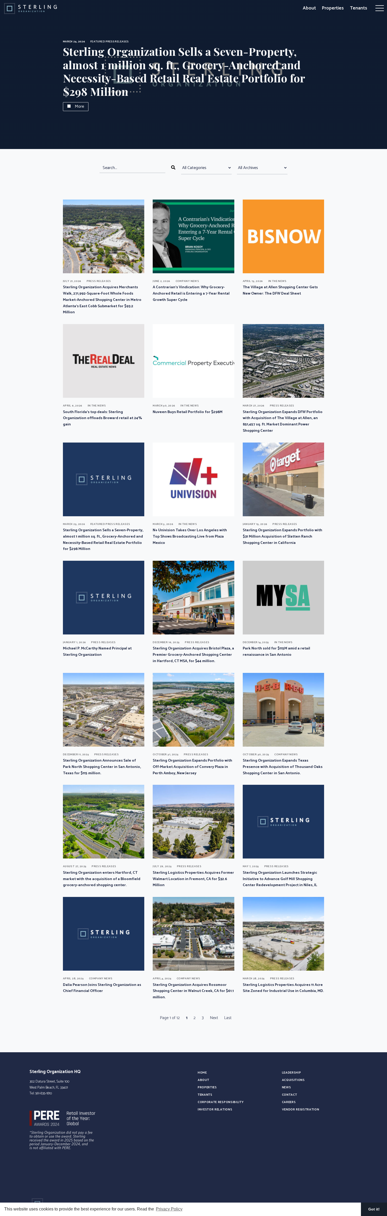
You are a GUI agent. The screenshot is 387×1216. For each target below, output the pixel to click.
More (79, 106)
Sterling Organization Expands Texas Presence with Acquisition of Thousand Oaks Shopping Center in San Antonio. (282, 766)
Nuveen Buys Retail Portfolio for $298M (187, 412)
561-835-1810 (43, 1093)
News (286, 1087)
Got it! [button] (374, 1209)
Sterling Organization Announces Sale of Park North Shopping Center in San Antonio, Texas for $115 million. (102, 766)
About (309, 8)
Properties (333, 8)
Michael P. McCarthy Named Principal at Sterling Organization (97, 651)
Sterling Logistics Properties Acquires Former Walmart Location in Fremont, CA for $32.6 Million (193, 879)
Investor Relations (215, 1109)
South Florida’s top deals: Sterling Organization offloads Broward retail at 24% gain (102, 418)
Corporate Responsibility (221, 1102)
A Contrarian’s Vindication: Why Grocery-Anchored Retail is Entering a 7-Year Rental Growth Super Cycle (191, 293)
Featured (97, 41)
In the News (277, 281)
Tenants (358, 8)
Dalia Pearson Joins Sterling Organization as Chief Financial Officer (102, 988)
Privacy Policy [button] (169, 1209)
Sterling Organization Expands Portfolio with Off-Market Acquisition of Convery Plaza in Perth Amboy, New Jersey (192, 766)
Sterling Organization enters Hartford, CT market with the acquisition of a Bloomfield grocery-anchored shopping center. (101, 879)
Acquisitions (293, 1080)
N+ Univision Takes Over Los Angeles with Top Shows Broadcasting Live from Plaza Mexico (190, 536)
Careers (289, 1102)
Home (202, 1072)
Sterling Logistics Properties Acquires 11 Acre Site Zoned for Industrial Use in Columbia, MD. (283, 988)
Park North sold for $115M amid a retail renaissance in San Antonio (276, 651)
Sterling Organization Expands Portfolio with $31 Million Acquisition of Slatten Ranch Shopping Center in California (282, 536)
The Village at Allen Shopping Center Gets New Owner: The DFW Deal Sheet (280, 290)
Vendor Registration (300, 1109)
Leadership (291, 1072)
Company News (187, 281)
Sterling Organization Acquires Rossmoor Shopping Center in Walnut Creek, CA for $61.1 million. (193, 991)
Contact (289, 1094)
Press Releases (117, 41)
